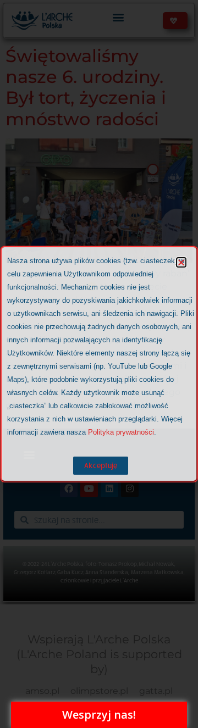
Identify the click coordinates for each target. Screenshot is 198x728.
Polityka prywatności (121, 432)
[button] (181, 262)
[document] (99, 364)
